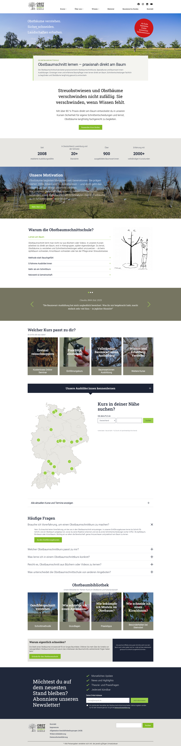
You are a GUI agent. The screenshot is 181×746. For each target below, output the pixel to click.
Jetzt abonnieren (139, 700)
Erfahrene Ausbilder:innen (40, 263)
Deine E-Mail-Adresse (94, 695)
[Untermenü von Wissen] (98, 8)
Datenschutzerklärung (122, 708)
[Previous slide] (32, 304)
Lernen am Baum (36, 236)
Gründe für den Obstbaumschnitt (45, 656)
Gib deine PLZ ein (104, 416)
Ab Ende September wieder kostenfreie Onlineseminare (143, 28)
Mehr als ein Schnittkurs (39, 269)
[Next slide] (149, 304)
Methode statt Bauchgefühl (40, 257)
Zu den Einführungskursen (48, 540)
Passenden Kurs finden (90, 127)
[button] (88, 292)
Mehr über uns (37, 207)
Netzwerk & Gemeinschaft (40, 274)
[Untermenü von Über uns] (82, 8)
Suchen (148, 420)
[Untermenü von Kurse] (65, 8)
